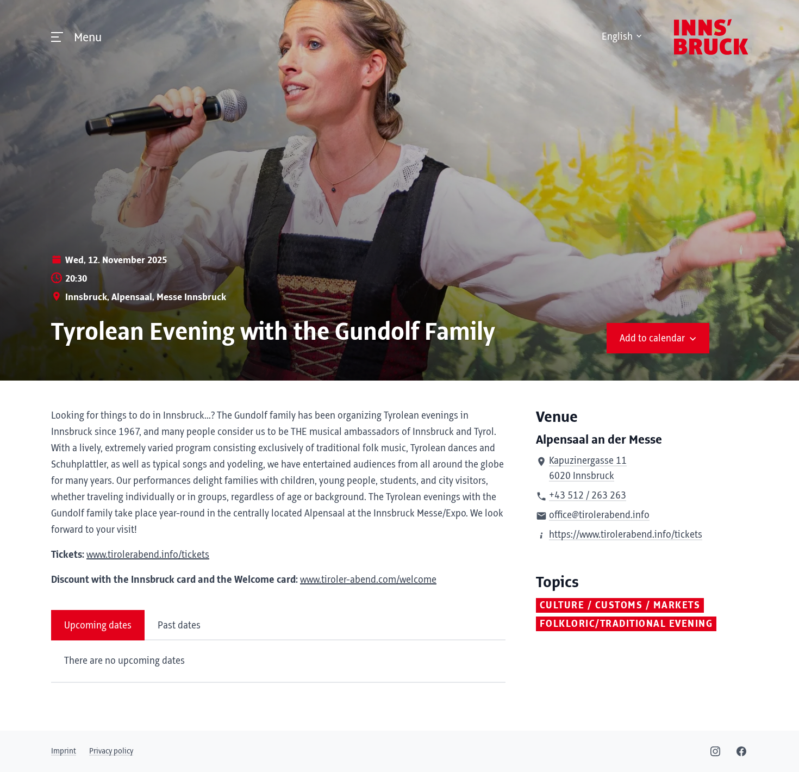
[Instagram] (715, 751)
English (617, 37)
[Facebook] (741, 751)
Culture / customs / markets (620, 605)
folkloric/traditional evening (626, 624)
